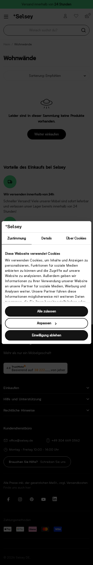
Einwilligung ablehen (46, 335)
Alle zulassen (46, 311)
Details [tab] (46, 238)
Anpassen (44, 323)
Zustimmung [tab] (16, 238)
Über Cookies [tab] (76, 238)
